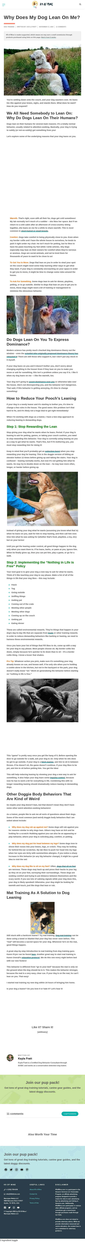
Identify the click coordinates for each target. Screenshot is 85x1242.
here (34, 954)
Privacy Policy (35, 1198)
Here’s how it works (48, 37)
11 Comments (61, 27)
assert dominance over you (42, 382)
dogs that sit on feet (66, 866)
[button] (80, 4)
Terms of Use (34, 1203)
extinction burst (52, 451)
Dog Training (9, 27)
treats (50, 633)
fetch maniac (47, 762)
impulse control (57, 778)
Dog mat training (63, 935)
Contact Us (33, 1194)
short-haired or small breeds (34, 231)
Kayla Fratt (32, 27)
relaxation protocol (31, 957)
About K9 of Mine (36, 1189)
